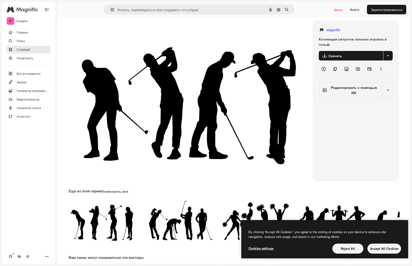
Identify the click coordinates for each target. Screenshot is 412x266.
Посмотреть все (114, 191)
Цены (338, 9)
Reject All (348, 248)
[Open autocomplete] (110, 9)
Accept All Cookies (384, 248)
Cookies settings (260, 248)
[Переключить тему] (27, 256)
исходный (101, 29)
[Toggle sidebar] (47, 9)
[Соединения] (10, 256)
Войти (354, 9)
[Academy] (19, 256)
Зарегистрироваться (386, 9)
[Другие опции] (381, 69)
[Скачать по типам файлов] (388, 55)
